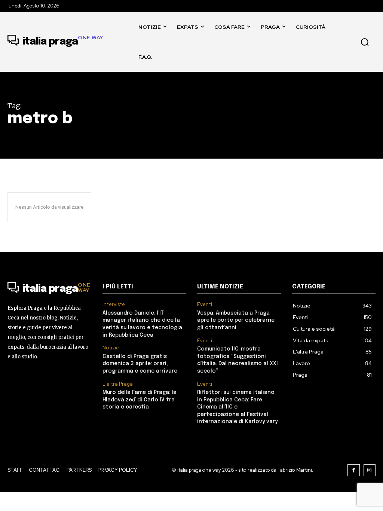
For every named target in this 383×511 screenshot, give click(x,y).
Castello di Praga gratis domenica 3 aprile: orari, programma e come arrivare (139, 364)
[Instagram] (370, 470)
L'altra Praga (117, 384)
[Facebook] (353, 470)
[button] (365, 42)
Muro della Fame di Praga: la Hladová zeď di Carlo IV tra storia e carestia (139, 400)
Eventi (204, 304)
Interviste (113, 304)
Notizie (110, 348)
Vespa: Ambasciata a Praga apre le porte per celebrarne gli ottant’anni (236, 320)
